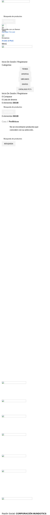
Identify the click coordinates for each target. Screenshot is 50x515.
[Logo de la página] (16, 7)
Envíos (25, 84)
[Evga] (25, 436)
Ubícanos (25, 79)
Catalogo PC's (25, 89)
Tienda (25, 69)
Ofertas (25, 74)
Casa (4, 122)
